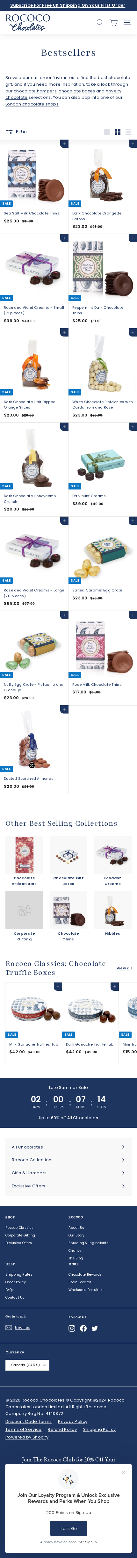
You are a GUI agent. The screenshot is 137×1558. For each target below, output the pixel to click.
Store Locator (79, 1282)
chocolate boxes (77, 91)
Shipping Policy (99, 1429)
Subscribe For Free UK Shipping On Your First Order (68, 5)
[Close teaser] (32, 765)
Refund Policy (62, 1429)
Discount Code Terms (28, 1421)
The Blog (75, 1258)
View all (124, 968)
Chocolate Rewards (85, 1274)
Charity (74, 1250)
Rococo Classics (19, 1227)
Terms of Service (23, 1429)
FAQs (9, 1289)
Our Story (76, 1235)
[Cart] (113, 22)
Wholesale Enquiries (86, 1289)
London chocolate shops (32, 104)
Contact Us (15, 1297)
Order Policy (15, 1282)
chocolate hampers (35, 91)
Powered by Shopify (26, 1437)
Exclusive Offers (18, 1243)
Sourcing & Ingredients (88, 1243)
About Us (76, 1227)
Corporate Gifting (20, 1235)
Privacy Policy (72, 1421)
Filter (21, 131)
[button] (18, 779)
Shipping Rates (18, 1274)
